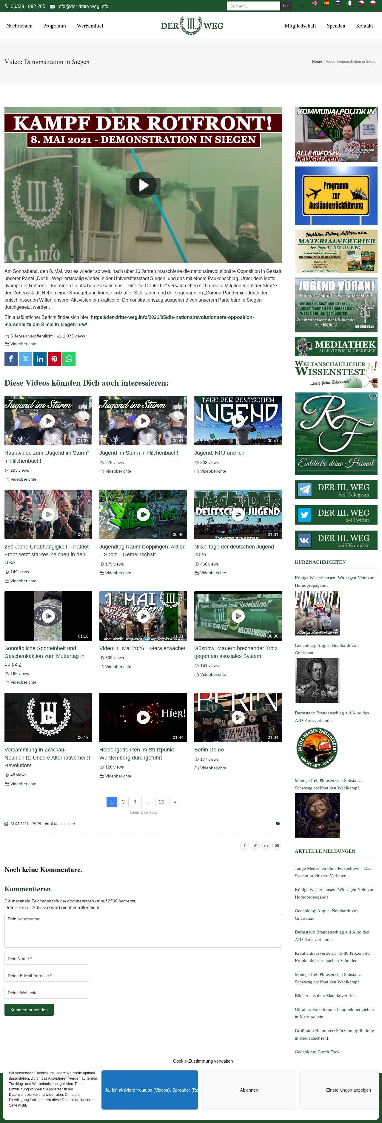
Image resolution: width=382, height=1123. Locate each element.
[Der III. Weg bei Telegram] (336, 489)
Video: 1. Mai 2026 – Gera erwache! (142, 648)
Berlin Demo (209, 750)
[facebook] (244, 845)
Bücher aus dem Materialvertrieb (325, 995)
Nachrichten (18, 25)
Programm (53, 25)
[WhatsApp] (69, 359)
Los (286, 6)
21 (161, 801)
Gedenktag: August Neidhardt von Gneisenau (327, 914)
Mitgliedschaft (299, 25)
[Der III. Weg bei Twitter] (336, 515)
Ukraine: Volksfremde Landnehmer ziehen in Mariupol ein (334, 1013)
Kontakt (363, 25)
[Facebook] (11, 359)
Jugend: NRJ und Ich (219, 453)
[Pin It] (54, 359)
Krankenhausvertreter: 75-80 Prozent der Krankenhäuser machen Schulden (333, 957)
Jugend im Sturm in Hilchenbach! (138, 453)
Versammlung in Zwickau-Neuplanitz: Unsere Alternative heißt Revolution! (47, 757)
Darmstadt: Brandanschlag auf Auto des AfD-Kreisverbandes (332, 936)
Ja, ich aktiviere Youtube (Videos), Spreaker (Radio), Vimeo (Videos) (151, 1090)
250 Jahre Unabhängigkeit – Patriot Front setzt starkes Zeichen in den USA (46, 555)
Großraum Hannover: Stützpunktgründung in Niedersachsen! (334, 1034)
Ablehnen (249, 1090)
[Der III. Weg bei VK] (336, 540)
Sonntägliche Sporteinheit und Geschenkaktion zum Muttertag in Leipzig (44, 656)
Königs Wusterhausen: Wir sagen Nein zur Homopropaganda (334, 893)
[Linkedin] (40, 359)
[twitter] (255, 845)
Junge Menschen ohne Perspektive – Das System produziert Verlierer (333, 872)
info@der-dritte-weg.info (83, 6)
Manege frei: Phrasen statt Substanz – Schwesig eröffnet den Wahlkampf (329, 978)
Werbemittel (89, 25)
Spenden (335, 25)
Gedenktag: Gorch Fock (317, 1051)
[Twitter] (25, 359)
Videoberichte (23, 343)
